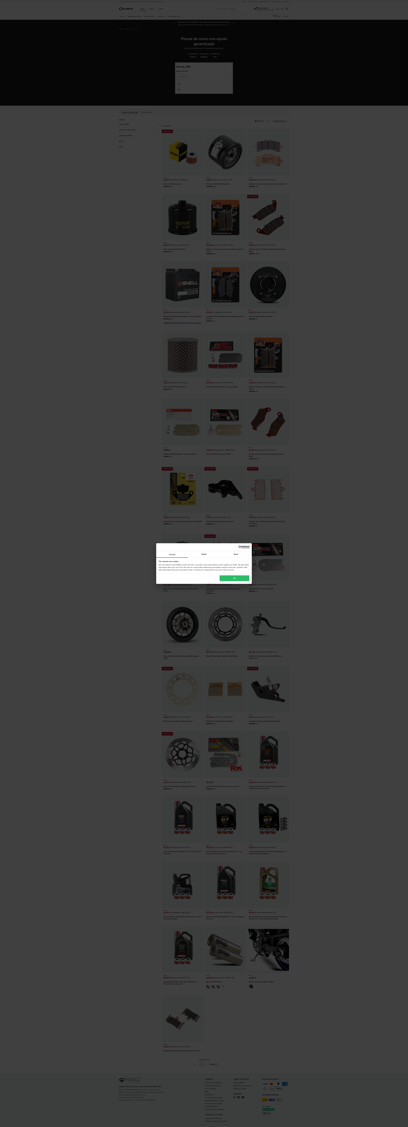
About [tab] (236, 554)
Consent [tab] (172, 554)
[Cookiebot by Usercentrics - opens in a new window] (240, 547)
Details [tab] (204, 554)
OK (234, 578)
